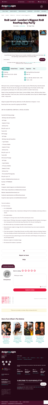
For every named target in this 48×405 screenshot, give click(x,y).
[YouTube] (4, 364)
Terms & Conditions (5, 401)
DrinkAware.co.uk (5, 384)
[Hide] (44, 55)
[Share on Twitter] (40, 15)
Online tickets (27, 374)
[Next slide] (43, 332)
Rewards (24, 357)
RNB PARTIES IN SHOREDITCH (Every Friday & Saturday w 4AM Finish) (40, 339)
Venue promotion (43, 374)
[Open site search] (42, 6)
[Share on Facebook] (38, 15)
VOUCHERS (43, 11)
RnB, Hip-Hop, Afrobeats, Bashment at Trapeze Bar (6, 341)
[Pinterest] (10, 362)
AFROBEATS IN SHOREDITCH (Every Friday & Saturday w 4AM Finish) (17, 339)
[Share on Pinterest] (42, 15)
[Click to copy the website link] (45, 15)
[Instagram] (6, 362)
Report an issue (24, 255)
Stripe (3, 375)
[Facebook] (3, 362)
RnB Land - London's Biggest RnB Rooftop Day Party (27, 15)
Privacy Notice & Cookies (14, 401)
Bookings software (19, 373)
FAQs (24, 259)
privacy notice (38, 62)
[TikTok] (9, 364)
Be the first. (22, 26)
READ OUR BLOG (22, 11)
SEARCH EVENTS (13, 11)
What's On (12, 15)
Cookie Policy (19, 359)
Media (42, 357)
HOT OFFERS (37, 11)
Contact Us (33, 357)
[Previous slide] (4, 332)
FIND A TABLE (5, 11)
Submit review (29, 290)
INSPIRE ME (30, 11)
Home (3, 15)
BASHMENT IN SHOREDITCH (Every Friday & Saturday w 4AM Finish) (29, 339)
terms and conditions (29, 62)
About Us (19, 357)
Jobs (28, 357)
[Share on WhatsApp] (44, 15)
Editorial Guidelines (28, 359)
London (7, 15)
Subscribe (42, 59)
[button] (14, 297)
